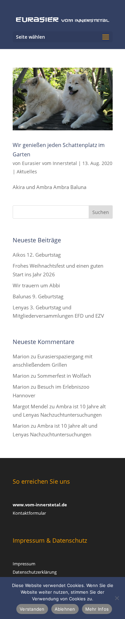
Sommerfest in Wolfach (64, 375)
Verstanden (32, 609)
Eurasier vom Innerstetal (49, 163)
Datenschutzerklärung (35, 572)
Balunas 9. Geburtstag (38, 296)
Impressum (24, 564)
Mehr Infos (97, 609)
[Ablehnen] (116, 598)
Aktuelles (27, 171)
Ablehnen (65, 609)
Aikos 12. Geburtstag (37, 254)
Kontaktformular (29, 513)
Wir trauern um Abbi (36, 285)
